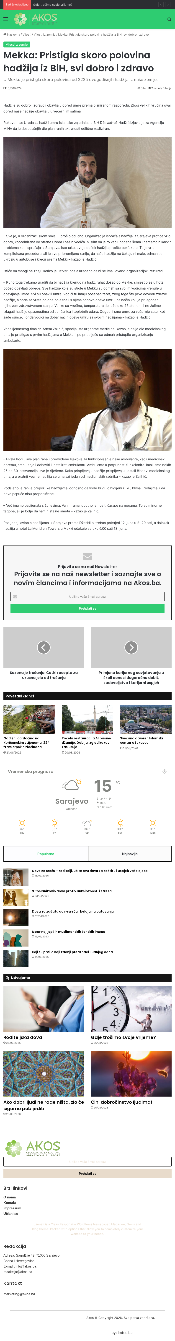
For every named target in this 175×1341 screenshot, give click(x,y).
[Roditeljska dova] (43, 1009)
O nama (9, 1197)
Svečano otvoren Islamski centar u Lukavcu (141, 740)
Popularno (45, 854)
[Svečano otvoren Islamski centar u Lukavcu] (146, 719)
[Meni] (5, 21)
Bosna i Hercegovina (18, 1261)
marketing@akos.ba (19, 1294)
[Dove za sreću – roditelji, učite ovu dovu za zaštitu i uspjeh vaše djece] (15, 877)
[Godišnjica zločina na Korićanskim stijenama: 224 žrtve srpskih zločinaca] (29, 719)
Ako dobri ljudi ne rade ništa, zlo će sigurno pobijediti (43, 1105)
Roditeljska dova (22, 1037)
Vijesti (27, 34)
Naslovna (13, 34)
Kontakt (9, 1203)
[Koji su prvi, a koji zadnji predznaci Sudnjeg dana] (15, 958)
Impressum (12, 1208)
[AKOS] (35, 19)
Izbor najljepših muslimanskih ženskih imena (68, 931)
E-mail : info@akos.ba (19, 1266)
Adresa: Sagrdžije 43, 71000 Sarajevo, (31, 1255)
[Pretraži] (169, 21)
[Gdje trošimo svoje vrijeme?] (131, 1009)
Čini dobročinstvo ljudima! (121, 1102)
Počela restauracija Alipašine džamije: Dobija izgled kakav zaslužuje (86, 742)
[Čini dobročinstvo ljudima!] (131, 1074)
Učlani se (10, 1214)
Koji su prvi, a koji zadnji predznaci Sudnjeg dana (72, 952)
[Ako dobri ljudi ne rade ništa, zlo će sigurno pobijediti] (43, 1074)
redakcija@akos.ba (17, 1272)
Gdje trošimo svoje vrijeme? (52, 4)
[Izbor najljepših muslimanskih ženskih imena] (15, 938)
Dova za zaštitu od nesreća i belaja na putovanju (73, 911)
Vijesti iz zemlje (45, 34)
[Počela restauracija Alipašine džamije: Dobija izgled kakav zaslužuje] (87, 719)
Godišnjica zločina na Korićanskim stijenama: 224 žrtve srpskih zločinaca (26, 742)
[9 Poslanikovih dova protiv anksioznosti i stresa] (15, 897)
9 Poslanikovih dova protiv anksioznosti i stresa (72, 891)
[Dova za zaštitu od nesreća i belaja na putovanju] (15, 917)
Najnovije (130, 854)
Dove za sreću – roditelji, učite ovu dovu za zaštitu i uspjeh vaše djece (90, 871)
